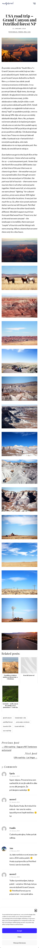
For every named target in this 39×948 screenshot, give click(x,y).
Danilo (12, 828)
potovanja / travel (16, 32)
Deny (19, 937)
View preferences (19, 943)
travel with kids (19, 726)
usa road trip (7, 730)
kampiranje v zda (20, 718)
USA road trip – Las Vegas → (25, 757)
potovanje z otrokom (22, 722)
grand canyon (7, 718)
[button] (36, 910)
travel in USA (7, 726)
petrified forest (8, 722)
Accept (19, 931)
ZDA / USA (27, 32)
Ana (11, 848)
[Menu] (34, 4)
